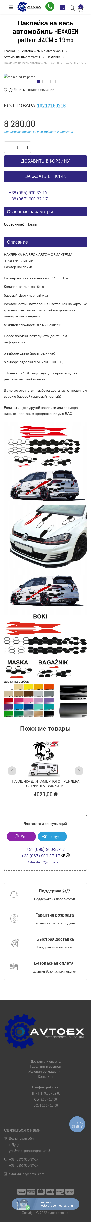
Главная (10, 51)
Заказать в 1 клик (45, 176)
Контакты (45, 1076)
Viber (24, 836)
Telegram (55, 836)
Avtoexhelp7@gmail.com (45, 862)
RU (62, 8)
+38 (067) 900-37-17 (28, 199)
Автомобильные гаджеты (22, 57)
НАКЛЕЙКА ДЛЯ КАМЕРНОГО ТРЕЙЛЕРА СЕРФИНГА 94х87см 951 (45, 783)
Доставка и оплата (46, 1061)
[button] (37, 82)
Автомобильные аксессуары (43, 51)
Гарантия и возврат (45, 1066)
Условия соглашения (45, 1071)
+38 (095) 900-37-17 (28, 193)
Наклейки (54, 57)
